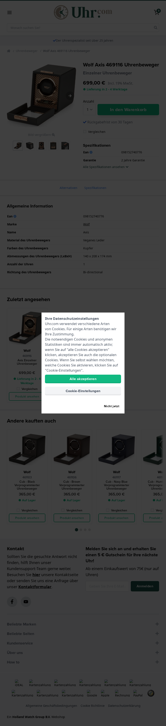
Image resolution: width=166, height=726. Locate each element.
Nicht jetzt (111, 406)
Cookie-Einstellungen (83, 390)
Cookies (58, 329)
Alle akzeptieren (83, 378)
